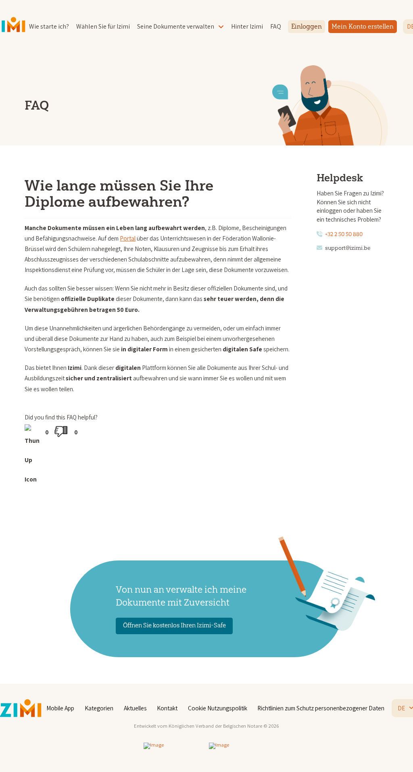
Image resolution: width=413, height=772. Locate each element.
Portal (128, 238)
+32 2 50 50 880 (344, 234)
